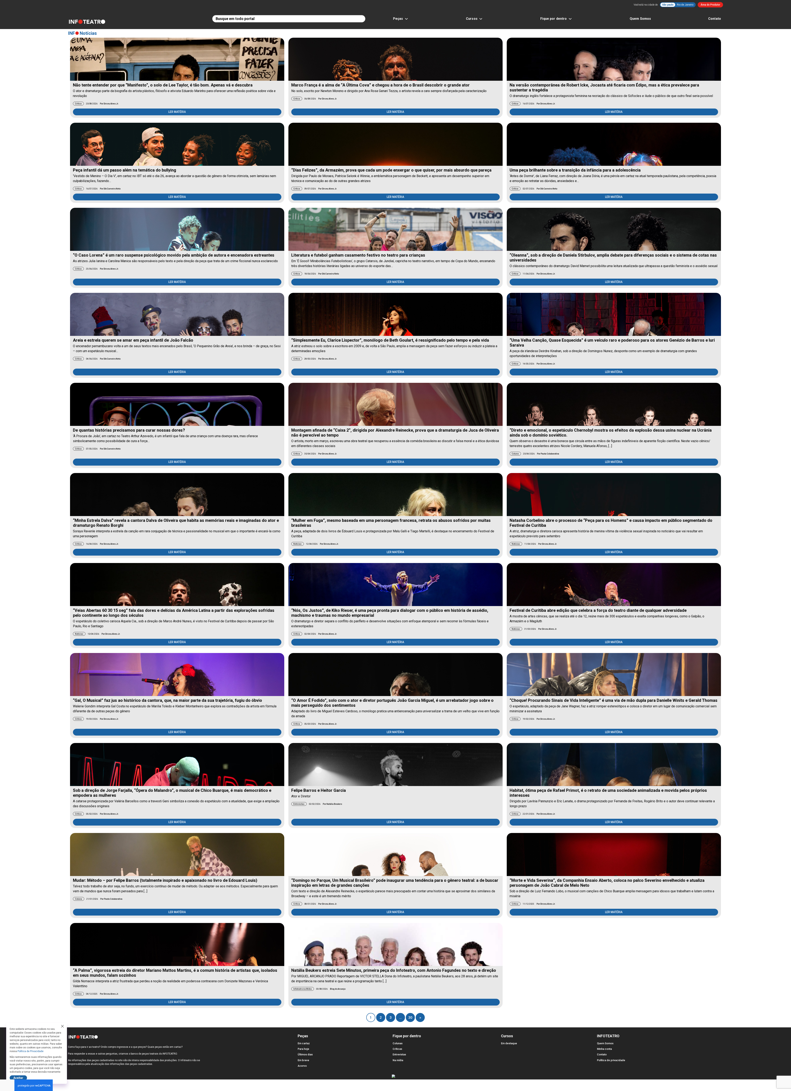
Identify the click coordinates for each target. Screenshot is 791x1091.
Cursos (471, 19)
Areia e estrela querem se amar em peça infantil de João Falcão (133, 340)
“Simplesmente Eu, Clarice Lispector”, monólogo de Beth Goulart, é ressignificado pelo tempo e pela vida (390, 340)
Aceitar (18, 1077)
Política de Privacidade (30, 1051)
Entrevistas (399, 1054)
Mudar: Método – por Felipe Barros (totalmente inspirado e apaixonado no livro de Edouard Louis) (165, 880)
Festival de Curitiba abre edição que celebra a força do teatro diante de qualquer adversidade (598, 610)
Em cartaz (304, 1043)
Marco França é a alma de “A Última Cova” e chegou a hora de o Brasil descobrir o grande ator (380, 85)
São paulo (668, 4)
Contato (714, 19)
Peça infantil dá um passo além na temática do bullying (124, 170)
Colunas (398, 1043)
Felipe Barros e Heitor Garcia (318, 790)
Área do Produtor (710, 4)
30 (410, 1017)
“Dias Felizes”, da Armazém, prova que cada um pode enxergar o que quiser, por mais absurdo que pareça (391, 170)
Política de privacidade (611, 1060)
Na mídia (398, 1060)
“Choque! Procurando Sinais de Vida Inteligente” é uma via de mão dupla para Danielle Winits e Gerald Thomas (613, 700)
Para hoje (303, 1048)
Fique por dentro (553, 19)
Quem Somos (640, 19)
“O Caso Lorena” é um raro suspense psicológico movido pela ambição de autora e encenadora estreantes (173, 255)
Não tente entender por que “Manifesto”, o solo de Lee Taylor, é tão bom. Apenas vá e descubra (163, 85)
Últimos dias (305, 1054)
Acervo (302, 1065)
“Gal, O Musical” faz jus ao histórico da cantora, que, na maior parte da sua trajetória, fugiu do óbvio (167, 700)
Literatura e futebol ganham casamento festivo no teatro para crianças (358, 255)
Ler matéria (177, 111)
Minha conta (604, 1048)
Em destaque (509, 1043)
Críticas (397, 1048)
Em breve (303, 1060)
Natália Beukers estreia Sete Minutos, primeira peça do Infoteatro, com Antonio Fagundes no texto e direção (393, 970)
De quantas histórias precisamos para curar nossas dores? (129, 430)
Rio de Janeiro (685, 4)
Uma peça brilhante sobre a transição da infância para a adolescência (575, 170)
